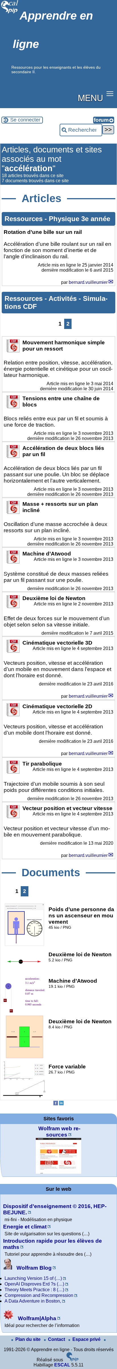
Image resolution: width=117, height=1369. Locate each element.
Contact (57, 1339)
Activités (64, 298)
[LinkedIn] (61, 1103)
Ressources (25, 219)
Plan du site (28, 1339)
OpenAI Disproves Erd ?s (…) (34, 1284)
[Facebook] (55, 1103)
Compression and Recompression (39, 1295)
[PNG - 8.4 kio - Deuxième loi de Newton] (24, 1056)
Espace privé (87, 1339)
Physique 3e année (79, 219)
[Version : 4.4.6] (72, 1359)
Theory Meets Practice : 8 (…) (34, 1289)
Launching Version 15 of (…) (33, 1278)
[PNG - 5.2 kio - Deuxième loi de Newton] (24, 970)
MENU (90, 97)
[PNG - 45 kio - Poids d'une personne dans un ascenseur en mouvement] (24, 944)
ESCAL (62, 1364)
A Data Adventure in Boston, (33, 1301)
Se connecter (25, 120)
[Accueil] (10, 12)
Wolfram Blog (33, 1268)
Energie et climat (25, 1227)
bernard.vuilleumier (88, 282)
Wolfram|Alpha (36, 1318)
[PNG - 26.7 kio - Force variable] (24, 1095)
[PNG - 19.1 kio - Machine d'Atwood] (24, 1011)
